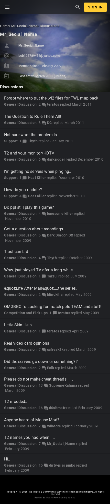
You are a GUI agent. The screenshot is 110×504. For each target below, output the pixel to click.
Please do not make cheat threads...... (38, 379)
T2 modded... (16, 401)
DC (49, 123)
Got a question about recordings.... (35, 229)
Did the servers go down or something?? (41, 361)
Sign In (95, 7)
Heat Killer (37, 178)
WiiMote (54, 426)
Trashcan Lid (16, 251)
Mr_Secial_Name (61, 444)
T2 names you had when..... (29, 437)
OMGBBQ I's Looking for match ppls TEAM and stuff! (52, 306)
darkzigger (56, 159)
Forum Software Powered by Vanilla (55, 497)
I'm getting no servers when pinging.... (38, 171)
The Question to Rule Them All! (32, 116)
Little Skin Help (18, 325)
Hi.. (7, 459)
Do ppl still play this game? (29, 207)
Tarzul (52, 276)
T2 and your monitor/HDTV (29, 153)
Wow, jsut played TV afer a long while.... (40, 270)
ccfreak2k (55, 349)
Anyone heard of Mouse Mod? (31, 419)
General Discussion (20, 104)
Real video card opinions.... (28, 343)
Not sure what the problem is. (31, 134)
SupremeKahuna (63, 385)
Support (11, 141)
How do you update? (23, 189)
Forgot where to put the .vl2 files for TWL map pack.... (53, 98)
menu (7, 7)
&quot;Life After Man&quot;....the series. (40, 288)
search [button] (78, 7)
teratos (53, 104)
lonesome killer (60, 214)
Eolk (50, 368)
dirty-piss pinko (62, 465)
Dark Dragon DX (60, 235)
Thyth (33, 141)
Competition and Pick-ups (26, 313)
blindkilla (55, 294)
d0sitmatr (57, 408)
